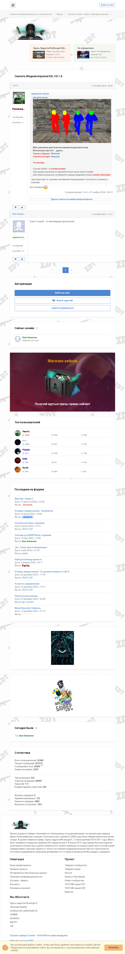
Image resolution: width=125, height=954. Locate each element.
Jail (11, 926)
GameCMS (28, 941)
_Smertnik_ (27, 505)
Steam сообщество (74, 880)
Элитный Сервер (18, 907)
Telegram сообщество (76, 865)
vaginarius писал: (40, 93)
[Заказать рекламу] (62, 695)
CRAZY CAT (27, 529)
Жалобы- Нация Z (24, 499)
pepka (25, 553)
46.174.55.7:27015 (99, 57)
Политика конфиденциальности (26, 876)
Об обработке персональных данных (28, 873)
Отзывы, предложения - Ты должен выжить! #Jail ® (42, 571)
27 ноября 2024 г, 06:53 (102, 86)
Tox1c (15, 85)
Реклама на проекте (20, 888)
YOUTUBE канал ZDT (75, 884)
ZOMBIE (14, 914)
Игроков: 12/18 (52, 54)
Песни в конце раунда (26, 596)
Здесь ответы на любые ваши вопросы (72, 199)
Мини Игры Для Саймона (28, 608)
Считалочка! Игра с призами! (30, 523)
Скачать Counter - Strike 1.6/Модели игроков (88, 14)
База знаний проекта (20, 865)
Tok (16, 735)
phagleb (27, 517)
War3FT (13, 922)
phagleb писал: (40, 97)
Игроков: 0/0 (96, 54)
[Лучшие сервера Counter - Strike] (30, 31)
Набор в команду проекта (28, 559)
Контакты (15, 884)
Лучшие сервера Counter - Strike (26, 935)
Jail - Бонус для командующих (31, 547)
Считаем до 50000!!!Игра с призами (33, 535)
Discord (68, 873)
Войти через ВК (64, 300)
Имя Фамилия (19, 214)
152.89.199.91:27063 (55, 57)
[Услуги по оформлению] (62, 647)
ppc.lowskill (28, 602)
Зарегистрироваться (63, 308)
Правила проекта (18, 869)
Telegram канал (72, 869)
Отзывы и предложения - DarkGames (34, 511)
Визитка (69, 892)
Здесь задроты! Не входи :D (24, 903)
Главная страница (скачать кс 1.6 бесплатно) (31, 14)
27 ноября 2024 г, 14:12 (102, 214)
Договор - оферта (19, 880)
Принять (113, 947)
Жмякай (55, 153)
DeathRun (15, 918)
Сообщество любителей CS (23, 911)
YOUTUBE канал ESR (75, 888)
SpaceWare (27, 614)
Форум (60, 14)
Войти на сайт (107, 5)
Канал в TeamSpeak (75, 876)
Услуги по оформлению (27, 584)
